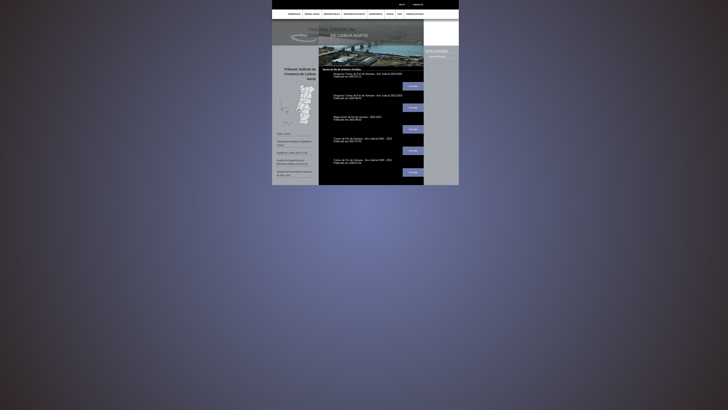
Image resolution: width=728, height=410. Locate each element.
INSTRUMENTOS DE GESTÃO (354, 14)
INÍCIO (402, 5)
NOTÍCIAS (390, 14)
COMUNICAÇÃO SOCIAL (415, 14)
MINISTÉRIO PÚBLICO (332, 14)
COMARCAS (418, 5)
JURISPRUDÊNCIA (375, 14)
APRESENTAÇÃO (294, 14)
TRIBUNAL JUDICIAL (312, 14)
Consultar (413, 86)
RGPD (400, 14)
